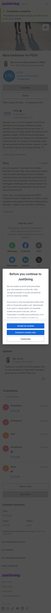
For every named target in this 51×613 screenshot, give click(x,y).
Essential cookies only (25, 332)
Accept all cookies (25, 326)
